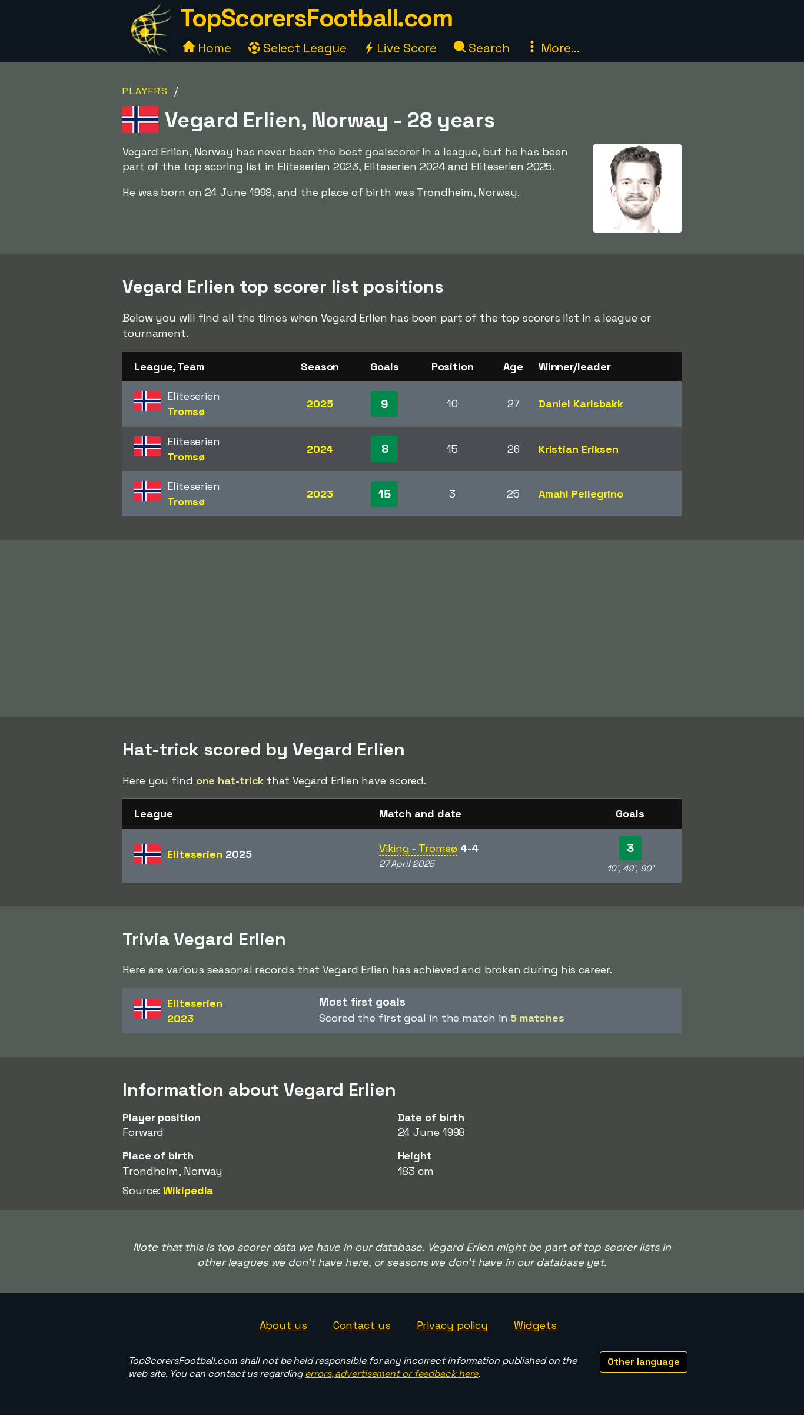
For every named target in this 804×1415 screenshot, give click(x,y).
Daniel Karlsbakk (581, 403)
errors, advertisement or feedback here (391, 1373)
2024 (320, 449)
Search (487, 48)
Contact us (362, 1325)
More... (558, 48)
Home (213, 48)
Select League (303, 48)
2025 (320, 403)
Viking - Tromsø (418, 848)
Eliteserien (209, 854)
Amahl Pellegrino (581, 494)
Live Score (405, 48)
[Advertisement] (402, 628)
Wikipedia (188, 1190)
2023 (320, 494)
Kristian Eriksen (579, 449)
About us (283, 1325)
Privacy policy (453, 1325)
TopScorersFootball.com (316, 18)
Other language (643, 1362)
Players (145, 91)
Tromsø (185, 411)
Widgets (535, 1325)
